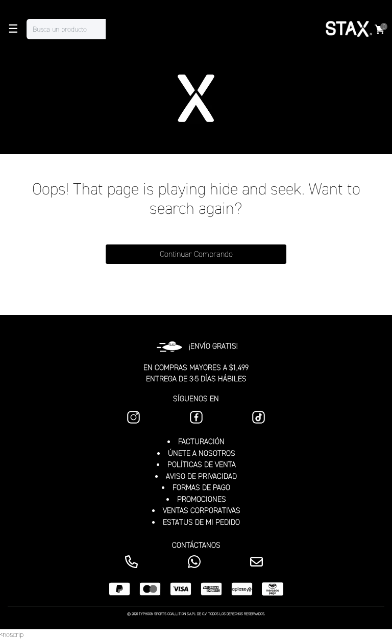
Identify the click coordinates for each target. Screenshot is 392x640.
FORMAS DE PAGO (201, 487)
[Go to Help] (258, 561)
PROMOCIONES (201, 499)
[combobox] (76, 29)
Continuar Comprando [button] (196, 254)
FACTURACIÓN (201, 441)
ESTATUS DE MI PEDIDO (201, 522)
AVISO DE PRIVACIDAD (201, 476)
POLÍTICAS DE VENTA (201, 464)
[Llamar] (133, 561)
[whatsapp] (196, 561)
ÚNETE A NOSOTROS (201, 453)
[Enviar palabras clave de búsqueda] (116, 29)
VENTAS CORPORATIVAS (201, 510)
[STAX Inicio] (348, 29)
